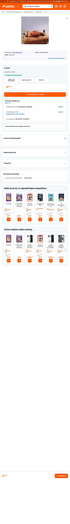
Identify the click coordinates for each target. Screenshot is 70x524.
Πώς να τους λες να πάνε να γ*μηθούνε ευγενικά (50, 205)
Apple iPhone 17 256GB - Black (61, 246)
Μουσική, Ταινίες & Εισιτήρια (14, 12)
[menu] (18, 6)
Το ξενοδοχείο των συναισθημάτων (61, 205)
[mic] (51, 6)
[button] (61, 1)
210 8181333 (12, 1)
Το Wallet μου (22, 1)
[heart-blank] (56, 6)
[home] (9, 6)
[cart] (64, 6)
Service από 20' (47, 1)
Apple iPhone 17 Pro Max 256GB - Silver (30, 246)
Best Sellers (28, 178)
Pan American (17, 52)
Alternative (39, 12)
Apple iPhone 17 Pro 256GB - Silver (50, 246)
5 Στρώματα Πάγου (40, 204)
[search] (25, 6)
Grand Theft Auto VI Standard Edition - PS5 (19, 205)
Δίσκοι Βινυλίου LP (28, 12)
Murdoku (8, 203)
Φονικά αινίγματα (30, 204)
